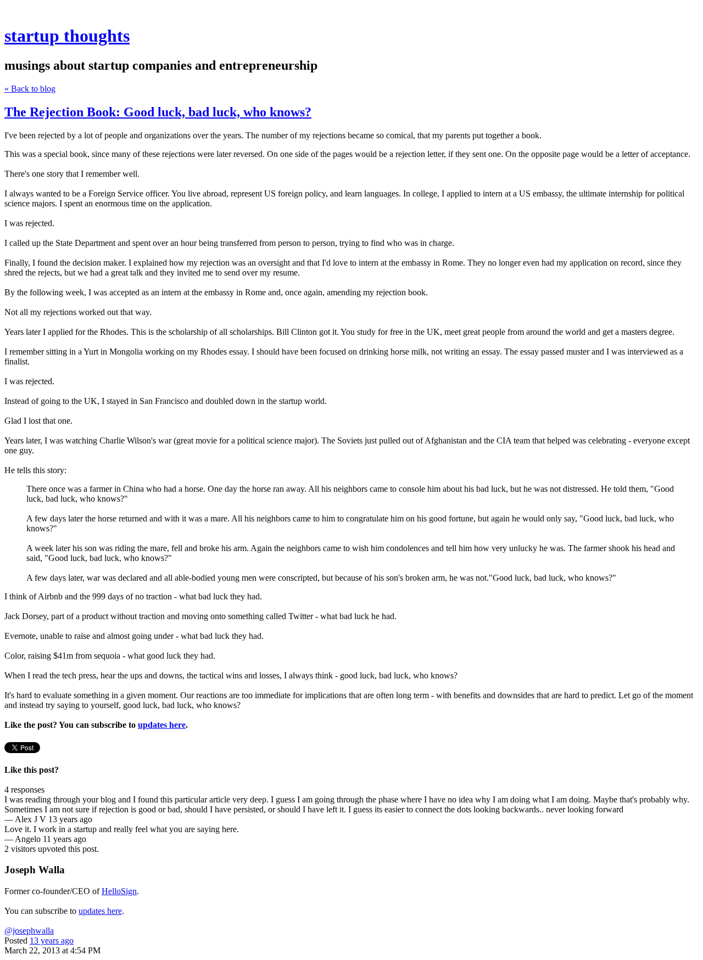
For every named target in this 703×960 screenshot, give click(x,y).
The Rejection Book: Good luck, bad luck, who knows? (157, 112)
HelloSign (119, 891)
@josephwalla (29, 930)
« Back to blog (29, 88)
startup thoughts (67, 36)
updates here (100, 911)
